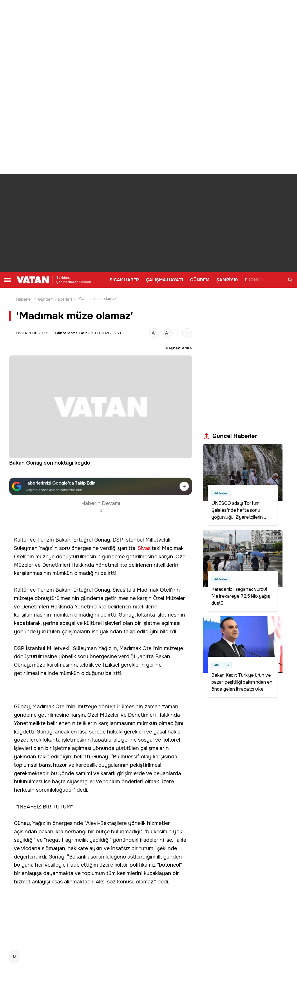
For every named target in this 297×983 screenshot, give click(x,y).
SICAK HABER (124, 280)
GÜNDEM (199, 280)
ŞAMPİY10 (227, 280)
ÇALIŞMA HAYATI (164, 280)
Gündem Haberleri (55, 299)
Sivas (144, 548)
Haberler (24, 299)
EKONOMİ (255, 280)
